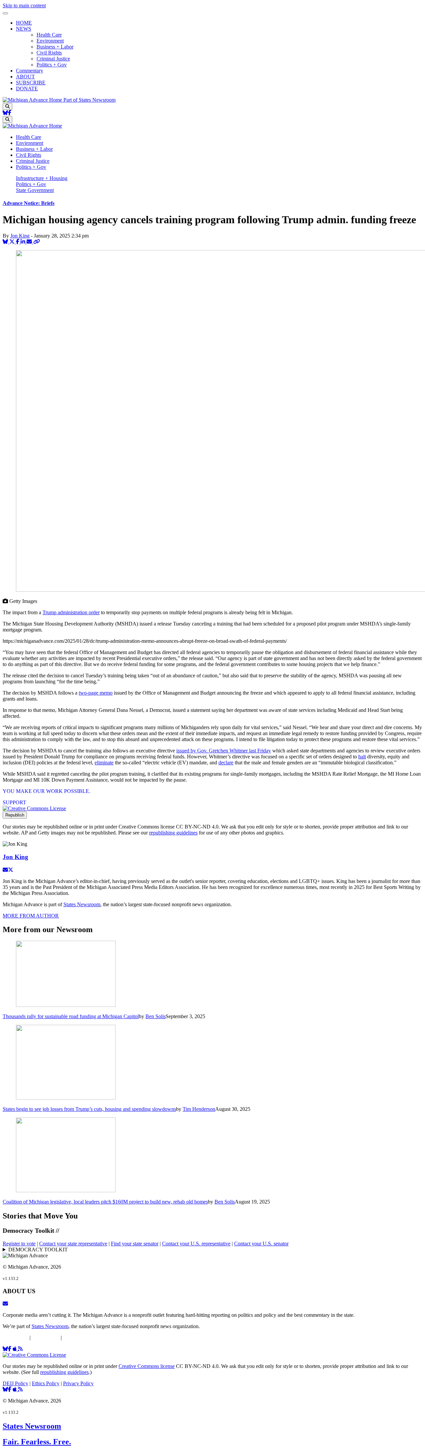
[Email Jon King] (5, 870)
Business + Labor (55, 46)
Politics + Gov (52, 64)
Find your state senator (134, 1243)
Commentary (29, 70)
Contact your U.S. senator (261, 1243)
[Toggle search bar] (7, 106)
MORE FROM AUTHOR (31, 916)
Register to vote (19, 1243)
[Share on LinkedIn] (24, 241)
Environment (50, 41)
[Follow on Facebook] (9, 113)
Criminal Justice (53, 58)
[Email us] (5, 1304)
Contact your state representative (73, 1243)
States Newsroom (81, 904)
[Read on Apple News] (15, 1349)
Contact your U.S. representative (196, 1243)
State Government (35, 190)
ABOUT (25, 76)
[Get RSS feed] (20, 1349)
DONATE (27, 88)
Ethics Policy (45, 1337)
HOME (24, 23)
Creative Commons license (147, 1366)
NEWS (23, 29)
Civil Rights (49, 52)
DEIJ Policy (15, 1337)
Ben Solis (155, 1016)
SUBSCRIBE (30, 82)
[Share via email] (30, 241)
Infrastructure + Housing (41, 178)
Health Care (49, 35)
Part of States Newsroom (89, 100)
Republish (14, 815)
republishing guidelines (173, 832)
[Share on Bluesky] (6, 241)
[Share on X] (12, 241)
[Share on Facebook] (18, 241)
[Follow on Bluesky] (5, 113)
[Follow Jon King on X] (10, 870)
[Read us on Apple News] (15, 1389)
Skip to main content (24, 5)
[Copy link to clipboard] (36, 241)
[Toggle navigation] (5, 13)
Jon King (20, 236)
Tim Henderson (199, 1109)
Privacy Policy (78, 1337)
